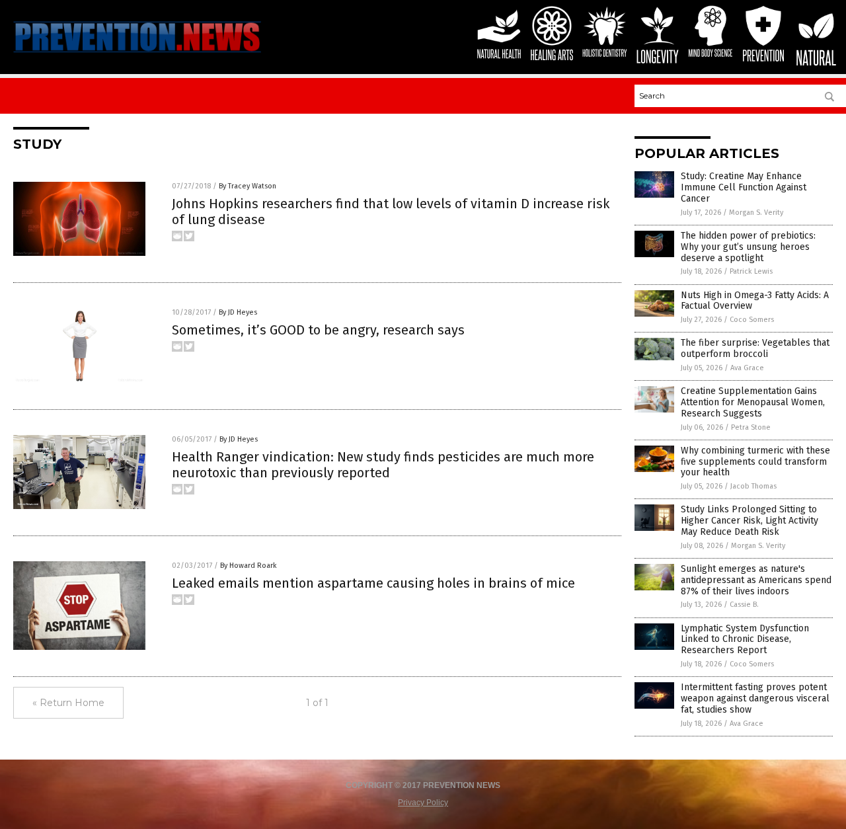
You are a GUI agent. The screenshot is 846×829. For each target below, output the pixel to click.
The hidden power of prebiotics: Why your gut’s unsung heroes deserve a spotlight (748, 247)
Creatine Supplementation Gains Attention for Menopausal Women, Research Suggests (753, 402)
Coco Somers (752, 319)
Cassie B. (744, 604)
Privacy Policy (423, 802)
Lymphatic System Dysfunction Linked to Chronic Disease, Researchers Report (745, 639)
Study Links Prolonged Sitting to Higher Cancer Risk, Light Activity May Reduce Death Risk (749, 520)
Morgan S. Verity (756, 212)
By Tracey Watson (247, 186)
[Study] (137, 54)
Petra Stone (751, 427)
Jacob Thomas (753, 486)
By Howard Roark (248, 565)
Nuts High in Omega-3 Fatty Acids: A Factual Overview (755, 301)
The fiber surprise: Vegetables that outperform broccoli (755, 348)
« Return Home (68, 703)
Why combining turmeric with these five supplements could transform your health (755, 462)
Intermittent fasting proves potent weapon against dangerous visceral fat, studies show (755, 698)
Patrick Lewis (751, 271)
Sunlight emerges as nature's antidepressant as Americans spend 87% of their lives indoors (756, 580)
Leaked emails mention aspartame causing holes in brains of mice (373, 583)
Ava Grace (747, 368)
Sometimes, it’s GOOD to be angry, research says (318, 330)
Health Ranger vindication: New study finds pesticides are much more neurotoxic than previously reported (383, 465)
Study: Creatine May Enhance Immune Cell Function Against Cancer (743, 187)
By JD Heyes (238, 312)
